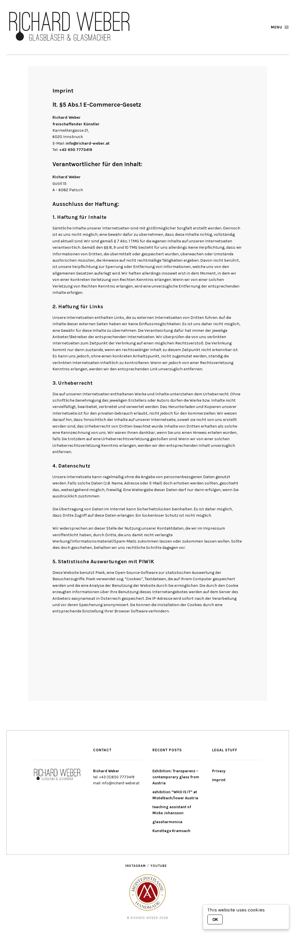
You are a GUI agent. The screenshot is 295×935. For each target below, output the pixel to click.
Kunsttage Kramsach (171, 831)
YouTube (158, 866)
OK (215, 919)
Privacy (219, 771)
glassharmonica (167, 822)
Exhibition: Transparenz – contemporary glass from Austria (175, 777)
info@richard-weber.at (87, 143)
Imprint (219, 780)
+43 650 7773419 (75, 149)
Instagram (135, 866)
